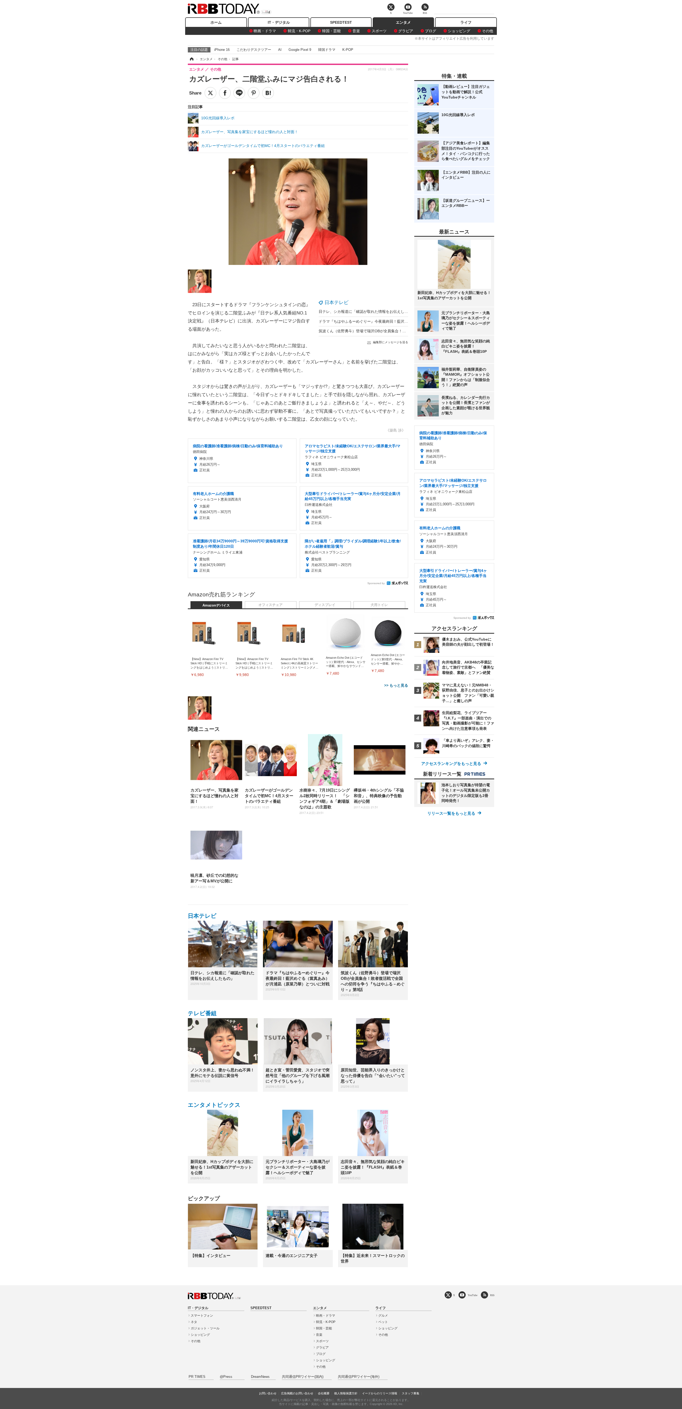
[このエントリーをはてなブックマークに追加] (268, 93)
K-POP (347, 50)
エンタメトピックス (214, 1105)
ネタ (194, 1322)
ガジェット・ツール (205, 1328)
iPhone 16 (222, 50)
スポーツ (379, 31)
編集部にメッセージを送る (390, 342)
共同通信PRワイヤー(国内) (302, 1377)
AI (280, 50)
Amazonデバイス (216, 605)
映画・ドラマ (265, 31)
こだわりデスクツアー (254, 50)
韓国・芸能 (331, 31)
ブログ (430, 31)
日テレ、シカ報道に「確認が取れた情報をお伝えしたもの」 (369, 311)
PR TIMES (197, 1377)
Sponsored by (376, 583)
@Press (226, 1377)
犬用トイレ (379, 605)
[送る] (239, 93)
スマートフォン (202, 1315)
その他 (487, 31)
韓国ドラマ (326, 50)
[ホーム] (191, 59)
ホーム (216, 22)
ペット (383, 1322)
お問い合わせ (268, 1393)
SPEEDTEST (341, 22)
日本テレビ (336, 302)
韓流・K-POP (299, 31)
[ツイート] (210, 93)
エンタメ (403, 22)
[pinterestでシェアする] (253, 93)
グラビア (405, 31)
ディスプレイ (325, 605)
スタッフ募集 (410, 1393)
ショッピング (459, 31)
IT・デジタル (279, 22)
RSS (492, 1295)
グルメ (383, 1315)
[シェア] (225, 93)
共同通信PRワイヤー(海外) (358, 1377)
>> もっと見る (396, 685)
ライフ (466, 22)
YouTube (472, 1295)
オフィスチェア (270, 605)
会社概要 (324, 1393)
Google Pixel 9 (300, 50)
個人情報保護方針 (346, 1393)
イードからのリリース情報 (379, 1393)
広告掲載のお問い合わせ (297, 1393)
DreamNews (260, 1377)
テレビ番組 (202, 1013)
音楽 (356, 31)
